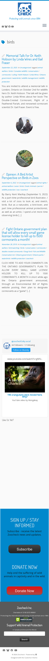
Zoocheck (21, 654)
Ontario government (24, 255)
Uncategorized (25, 67)
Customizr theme (30, 658)
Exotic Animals (30, 186)
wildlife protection (9, 190)
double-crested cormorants (12, 251)
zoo (18, 190)
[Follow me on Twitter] (6, 26)
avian (16, 186)
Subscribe (24, 548)
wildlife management (30, 78)
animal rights (41, 183)
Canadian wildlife (20, 71)
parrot (40, 186)
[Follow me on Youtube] (13, 26)
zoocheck (24, 190)
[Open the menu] (44, 26)
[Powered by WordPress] (36, 654)
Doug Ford (28, 251)
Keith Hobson (23, 75)
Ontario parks (38, 255)
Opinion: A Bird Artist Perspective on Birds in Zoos (20, 176)
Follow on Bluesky (21, 350)
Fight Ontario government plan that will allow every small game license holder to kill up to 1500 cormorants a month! (24, 234)
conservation (33, 71)
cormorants (6, 75)
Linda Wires (34, 75)
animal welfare (7, 186)
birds (11, 71)
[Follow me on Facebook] (9, 26)
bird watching (14, 248)
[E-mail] (3, 26)
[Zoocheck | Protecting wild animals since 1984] (24, 9)
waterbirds (16, 78)
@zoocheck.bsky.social (21, 341)
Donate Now (24, 590)
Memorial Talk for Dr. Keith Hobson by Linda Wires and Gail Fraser (22, 59)
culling (14, 75)
